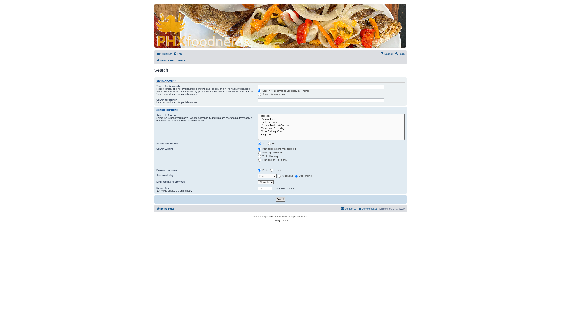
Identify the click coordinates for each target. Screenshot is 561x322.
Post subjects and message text (279, 149)
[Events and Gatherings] (331, 128)
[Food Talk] (331, 115)
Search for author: (167, 99)
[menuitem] (177, 54)
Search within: (164, 149)
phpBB (268, 216)
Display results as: (167, 170)
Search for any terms (273, 94)
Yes (264, 143)
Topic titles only (270, 156)
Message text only (272, 152)
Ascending (287, 175)
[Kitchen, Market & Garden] (331, 125)
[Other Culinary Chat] (331, 131)
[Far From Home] (331, 122)
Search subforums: (167, 143)
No (273, 143)
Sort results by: (165, 175)
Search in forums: (166, 115)
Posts (265, 170)
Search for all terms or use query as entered (285, 90)
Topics (277, 170)
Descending (305, 175)
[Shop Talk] (331, 134)
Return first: (163, 188)
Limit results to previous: (171, 181)
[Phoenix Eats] (331, 119)
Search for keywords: (168, 86)
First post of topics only (274, 159)
